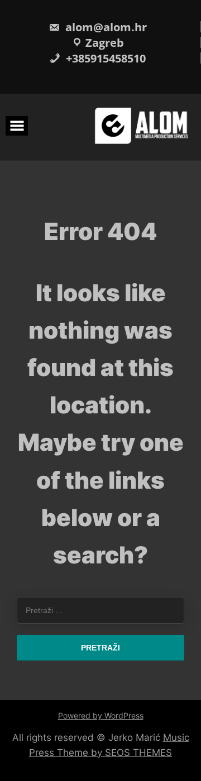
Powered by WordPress (100, 715)
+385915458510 (104, 58)
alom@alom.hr (105, 27)
